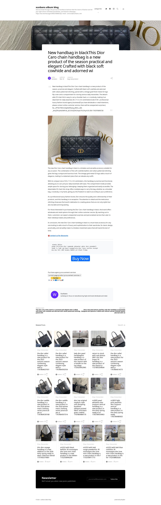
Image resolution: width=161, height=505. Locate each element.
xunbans (54, 79)
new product (74, 79)
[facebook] (110, 9)
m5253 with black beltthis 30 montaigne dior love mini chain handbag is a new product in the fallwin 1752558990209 (69, 452)
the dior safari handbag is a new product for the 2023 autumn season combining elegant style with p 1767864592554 (62, 361)
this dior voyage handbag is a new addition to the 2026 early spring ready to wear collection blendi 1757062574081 (46, 452)
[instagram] (114, 9)
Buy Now (80, 258)
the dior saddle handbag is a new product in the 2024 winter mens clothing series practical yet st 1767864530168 (43, 407)
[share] (111, 78)
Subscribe (114, 479)
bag (68, 79)
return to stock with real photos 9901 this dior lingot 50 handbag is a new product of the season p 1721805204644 (98, 360)
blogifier (123, 499)
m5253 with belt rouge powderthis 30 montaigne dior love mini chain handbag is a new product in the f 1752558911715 (92, 452)
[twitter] (106, 9)
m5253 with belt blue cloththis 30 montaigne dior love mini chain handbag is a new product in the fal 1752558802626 (115, 452)
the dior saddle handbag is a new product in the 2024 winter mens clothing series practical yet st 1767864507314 (62, 407)
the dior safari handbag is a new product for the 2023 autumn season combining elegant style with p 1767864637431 (43, 361)
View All (120, 325)
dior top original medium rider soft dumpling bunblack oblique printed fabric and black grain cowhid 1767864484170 (80, 407)
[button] (123, 9)
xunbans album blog (47, 7)
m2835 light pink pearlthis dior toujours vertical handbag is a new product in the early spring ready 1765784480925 (117, 408)
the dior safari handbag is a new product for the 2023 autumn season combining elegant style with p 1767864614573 (117, 361)
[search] (117, 9)
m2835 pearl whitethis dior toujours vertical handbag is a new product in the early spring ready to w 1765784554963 (98, 407)
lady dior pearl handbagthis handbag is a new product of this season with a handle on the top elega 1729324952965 (80, 360)
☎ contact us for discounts (58, 236)
